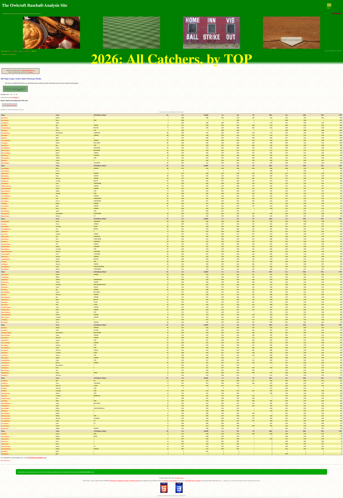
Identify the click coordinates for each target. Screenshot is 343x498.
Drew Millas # (4, 345)
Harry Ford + (4, 234)
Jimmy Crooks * (5, 317)
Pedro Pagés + (4, 352)
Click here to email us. (336, 13)
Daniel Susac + (4, 287)
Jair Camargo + (5, 120)
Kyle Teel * (4, 294)
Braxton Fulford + (5, 292)
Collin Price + (4, 383)
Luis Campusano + (5, 140)
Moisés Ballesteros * (6, 229)
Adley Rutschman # (6, 188)
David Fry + (4, 284)
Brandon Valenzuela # (6, 251)
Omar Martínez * (5, 211)
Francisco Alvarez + (6, 244)
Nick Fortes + (4, 289)
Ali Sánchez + (4, 319)
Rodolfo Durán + (5, 372)
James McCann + (5, 213)
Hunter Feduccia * (5, 191)
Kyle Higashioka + (5, 246)
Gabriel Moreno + (5, 133)
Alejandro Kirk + (5, 178)
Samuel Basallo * (5, 221)
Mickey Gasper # (5, 150)
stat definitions (15, 97)
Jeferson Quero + (5, 171)
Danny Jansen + (5, 357)
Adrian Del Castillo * (6, 332)
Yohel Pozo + (4, 160)
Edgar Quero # (5, 337)
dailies (15, 51)
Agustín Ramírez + (6, 259)
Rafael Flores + (5, 155)
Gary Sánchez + (5, 201)
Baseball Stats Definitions (35, 458)
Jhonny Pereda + (5, 216)
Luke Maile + (4, 400)
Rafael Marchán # (5, 416)
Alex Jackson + (5, 183)
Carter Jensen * (5, 206)
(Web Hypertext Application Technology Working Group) (124, 480)
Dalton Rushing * (5, 163)
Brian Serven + (5, 282)
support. (31, 72)
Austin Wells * (4, 340)
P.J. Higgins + (4, 380)
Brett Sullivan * (5, 269)
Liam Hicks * (4, 125)
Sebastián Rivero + (5, 360)
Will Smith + (4, 203)
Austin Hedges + (5, 226)
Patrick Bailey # (5, 249)
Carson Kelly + (5, 198)
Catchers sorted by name (11, 105)
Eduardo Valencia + (6, 128)
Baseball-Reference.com (28, 70)
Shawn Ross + (4, 130)
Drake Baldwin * (5, 168)
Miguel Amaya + (5, 236)
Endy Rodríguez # (5, 148)
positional (26, 51)
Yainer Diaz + (4, 241)
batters (20, 51)
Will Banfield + (5, 454)
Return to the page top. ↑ (6, 460)
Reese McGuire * (5, 385)
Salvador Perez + (5, 299)
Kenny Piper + (4, 145)
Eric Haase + (4, 330)
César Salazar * (5, 423)
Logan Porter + (5, 123)
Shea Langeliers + (5, 158)
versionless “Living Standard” (170, 480)
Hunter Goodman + (6, 153)
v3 (221, 480)
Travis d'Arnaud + (5, 335)
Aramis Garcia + (5, 365)
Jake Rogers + (4, 118)
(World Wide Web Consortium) (193, 480)
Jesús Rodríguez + (5, 266)
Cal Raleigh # (4, 264)
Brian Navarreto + (5, 393)
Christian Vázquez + (6, 307)
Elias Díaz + (4, 138)
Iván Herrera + (5, 181)
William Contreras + (6, 186)
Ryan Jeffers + (4, 135)
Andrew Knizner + (6, 312)
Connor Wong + (5, 274)
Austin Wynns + (5, 173)
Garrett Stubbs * (5, 408)
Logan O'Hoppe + (5, 347)
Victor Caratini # (5, 254)
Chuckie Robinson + (6, 449)
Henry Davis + (4, 322)
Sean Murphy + (5, 367)
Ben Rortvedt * (5, 428)
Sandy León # (4, 441)
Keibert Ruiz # (5, 193)
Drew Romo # (4, 350)
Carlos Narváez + (5, 362)
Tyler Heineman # (5, 418)
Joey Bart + (4, 208)
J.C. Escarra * (4, 355)
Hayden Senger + (5, 370)
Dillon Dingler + (5, 176)
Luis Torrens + (5, 239)
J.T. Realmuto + (5, 277)
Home (9, 51)
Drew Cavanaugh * (5, 342)
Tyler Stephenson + (6, 196)
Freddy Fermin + (5, 309)
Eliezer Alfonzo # (5, 413)
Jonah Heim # (4, 231)
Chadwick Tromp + (6, 398)
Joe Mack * (4, 261)
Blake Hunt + (4, 451)
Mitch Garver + (5, 256)
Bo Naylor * (4, 390)
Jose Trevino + (4, 304)
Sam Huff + (4, 434)
